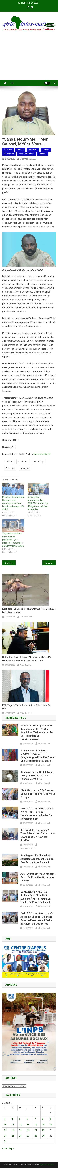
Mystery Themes (47, 1165)
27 (28, 1136)
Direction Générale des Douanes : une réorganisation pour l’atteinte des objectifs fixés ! (13, 503)
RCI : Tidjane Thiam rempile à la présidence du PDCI (26, 707)
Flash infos (9, 154)
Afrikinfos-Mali (26, 665)
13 (28, 1124)
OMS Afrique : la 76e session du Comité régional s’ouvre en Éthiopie (38, 794)
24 (5, 1136)
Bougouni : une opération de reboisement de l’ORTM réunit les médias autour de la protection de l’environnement (36, 732)
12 (20, 1124)
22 (43, 1130)
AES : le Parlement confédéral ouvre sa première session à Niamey (37, 877)
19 (20, 1130)
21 (35, 1130)
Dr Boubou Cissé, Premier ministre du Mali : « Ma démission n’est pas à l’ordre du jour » (26, 659)
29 (43, 1136)
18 (13, 1130)
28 (35, 1136)
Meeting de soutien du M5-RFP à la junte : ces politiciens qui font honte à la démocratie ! (11, 563)
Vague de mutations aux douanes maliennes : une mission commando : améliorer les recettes (13, 539)
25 (13, 1136)
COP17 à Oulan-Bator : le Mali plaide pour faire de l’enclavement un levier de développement (37, 813)
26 (20, 1136)
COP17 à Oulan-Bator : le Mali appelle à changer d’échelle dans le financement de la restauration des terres (37, 918)
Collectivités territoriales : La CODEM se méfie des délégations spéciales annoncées (38, 503)
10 (5, 1124)
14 (35, 1124)
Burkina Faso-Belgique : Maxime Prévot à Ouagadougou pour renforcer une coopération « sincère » (37, 755)
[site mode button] (47, 83)
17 (5, 1130)
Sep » (11, 1148)
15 (43, 1124)
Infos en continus (26, 154)
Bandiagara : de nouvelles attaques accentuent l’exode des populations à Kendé (36, 859)
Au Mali (45, 150)
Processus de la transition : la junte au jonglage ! (50, 563)
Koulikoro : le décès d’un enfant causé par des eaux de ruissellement (28, 611)
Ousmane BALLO (28, 159)
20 (28, 1130)
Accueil (20, 150)
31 (5, 1141)
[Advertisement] (29, 59)
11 (13, 1124)
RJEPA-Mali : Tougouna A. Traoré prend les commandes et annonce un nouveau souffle (37, 835)
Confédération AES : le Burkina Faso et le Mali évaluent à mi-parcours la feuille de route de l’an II (35, 897)
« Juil (4, 1148)
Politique (43, 154)
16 (51, 1124)
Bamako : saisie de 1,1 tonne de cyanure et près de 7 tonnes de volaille (37, 775)
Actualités (32, 150)
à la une (8, 150)
